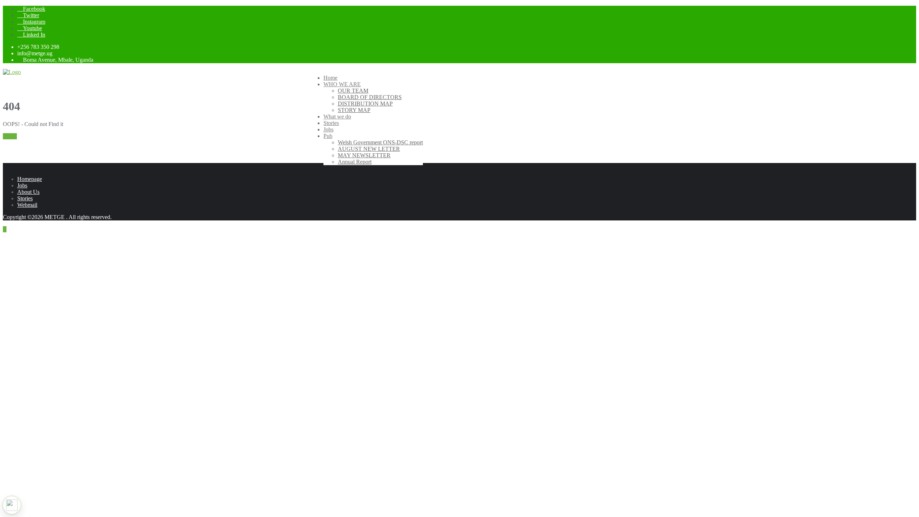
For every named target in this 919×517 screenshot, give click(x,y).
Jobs (22, 185)
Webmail (27, 205)
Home (10, 136)
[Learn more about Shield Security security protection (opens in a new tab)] (12, 505)
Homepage (29, 179)
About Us (28, 192)
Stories (25, 198)
